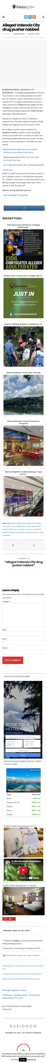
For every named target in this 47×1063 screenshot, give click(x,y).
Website (5, 648)
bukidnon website (7, 529)
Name (4, 629)
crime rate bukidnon (20, 529)
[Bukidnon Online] (23, 7)
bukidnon (13, 523)
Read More (31, 1059)
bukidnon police (36, 526)
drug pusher (29, 529)
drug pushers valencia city (10, 532)
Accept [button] (22, 1060)
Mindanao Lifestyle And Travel (22, 955)
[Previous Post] (13, 545)
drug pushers (37, 529)
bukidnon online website (24, 526)
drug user (35, 532)
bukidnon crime (30, 523)
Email (4, 638)
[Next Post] (34, 545)
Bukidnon (23, 1026)
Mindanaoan (7, 995)
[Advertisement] (23, 64)
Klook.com (7, 170)
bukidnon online (11, 526)
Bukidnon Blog (20, 995)
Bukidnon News (19, 34)
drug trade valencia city (25, 532)
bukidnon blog (21, 523)
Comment (6, 601)
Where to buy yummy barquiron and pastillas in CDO (21, 979)
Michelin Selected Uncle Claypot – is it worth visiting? (21, 974)
